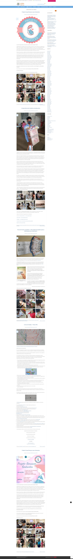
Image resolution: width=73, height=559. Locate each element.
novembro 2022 (49, 84)
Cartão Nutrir (39, 260)
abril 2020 (48, 108)
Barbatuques (38, 419)
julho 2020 (48, 105)
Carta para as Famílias (31, 439)
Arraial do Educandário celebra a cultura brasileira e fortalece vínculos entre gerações (51, 25)
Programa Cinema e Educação (26, 414)
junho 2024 (48, 68)
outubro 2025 (49, 58)
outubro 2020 (49, 102)
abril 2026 (48, 53)
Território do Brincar (26, 411)
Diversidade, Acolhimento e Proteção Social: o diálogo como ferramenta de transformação (51, 27)
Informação (48, 125)
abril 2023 (48, 79)
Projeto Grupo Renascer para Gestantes (31, 12)
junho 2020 (48, 106)
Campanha (25, 320)
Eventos (48, 124)
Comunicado (23, 446)
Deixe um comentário (42, 225)
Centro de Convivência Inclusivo (51, 120)
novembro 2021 (49, 91)
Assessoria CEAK (35, 14)
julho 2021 (48, 95)
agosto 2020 (49, 104)
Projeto (25, 104)
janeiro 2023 (49, 82)
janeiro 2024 (49, 72)
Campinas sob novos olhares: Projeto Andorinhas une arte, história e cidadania (51, 40)
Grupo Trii (21, 421)
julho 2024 (48, 67)
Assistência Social (22, 104)
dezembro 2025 (49, 56)
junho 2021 (48, 96)
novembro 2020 (49, 101)
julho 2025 (48, 60)
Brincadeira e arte (19, 413)
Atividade (25, 225)
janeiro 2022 (49, 89)
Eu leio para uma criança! (23, 418)
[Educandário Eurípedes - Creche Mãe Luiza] (21, 4)
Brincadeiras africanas (20, 412)
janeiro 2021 (49, 100)
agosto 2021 (49, 94)
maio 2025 (48, 62)
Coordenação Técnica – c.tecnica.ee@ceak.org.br (25, 215)
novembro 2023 (49, 73)
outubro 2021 (49, 92)
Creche (29, 446)
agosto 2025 (49, 59)
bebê (33, 104)
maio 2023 (48, 78)
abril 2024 (48, 69)
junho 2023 (48, 77)
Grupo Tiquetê (23, 420)
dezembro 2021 (49, 90)
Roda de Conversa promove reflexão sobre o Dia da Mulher (51, 46)
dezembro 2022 (49, 83)
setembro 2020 (49, 103)
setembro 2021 (49, 93)
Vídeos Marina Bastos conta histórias (35, 426)
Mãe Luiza (35, 446)
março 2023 (48, 80)
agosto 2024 (49, 66)
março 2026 (48, 54)
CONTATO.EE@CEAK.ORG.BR (36, 0)
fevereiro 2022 (49, 88)
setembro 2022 (49, 85)
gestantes (37, 104)
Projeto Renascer (28, 104)
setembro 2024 (49, 65)
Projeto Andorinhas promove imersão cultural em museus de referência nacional (51, 37)
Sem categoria (49, 132)
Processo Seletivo (49, 127)
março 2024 (48, 70)
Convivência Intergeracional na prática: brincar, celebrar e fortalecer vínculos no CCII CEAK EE (51, 19)
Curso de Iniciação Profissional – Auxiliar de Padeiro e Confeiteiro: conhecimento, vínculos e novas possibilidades (51, 16)
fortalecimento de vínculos (24, 320)
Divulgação (48, 123)
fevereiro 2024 (49, 71)
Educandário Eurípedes (36, 225)
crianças (31, 446)
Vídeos (31, 427)
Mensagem (48, 126)
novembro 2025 (49, 57)
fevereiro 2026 (49, 55)
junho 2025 (48, 61)
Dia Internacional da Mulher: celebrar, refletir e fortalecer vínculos (51, 43)
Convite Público (49, 122)
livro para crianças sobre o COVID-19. (39, 423)
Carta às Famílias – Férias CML (31, 324)
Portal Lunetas (19, 402)
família (35, 104)
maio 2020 (48, 107)
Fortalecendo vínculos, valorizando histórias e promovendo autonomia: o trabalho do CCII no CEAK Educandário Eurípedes (51, 22)
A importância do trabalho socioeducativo (30, 108)
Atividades (21, 446)
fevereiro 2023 (49, 81)
